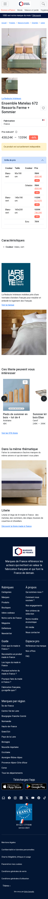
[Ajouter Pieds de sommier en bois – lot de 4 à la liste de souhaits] (25, 382)
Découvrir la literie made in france (17, 526)
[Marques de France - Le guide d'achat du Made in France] (24, 4)
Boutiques (6, 607)
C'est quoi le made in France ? (11, 647)
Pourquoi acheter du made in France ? (11, 672)
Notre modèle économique (32, 620)
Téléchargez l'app (24, 779)
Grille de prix (10, 160)
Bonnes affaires (8, 10)
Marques (5, 597)
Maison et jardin (32, 10)
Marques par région (13, 701)
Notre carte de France (12, 618)
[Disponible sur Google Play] (36, 786)
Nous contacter (33, 632)
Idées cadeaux (8, 613)
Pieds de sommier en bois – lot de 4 (15, 416)
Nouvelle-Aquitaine (10, 747)
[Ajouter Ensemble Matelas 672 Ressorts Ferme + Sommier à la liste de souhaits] (43, 108)
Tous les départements (12, 773)
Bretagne (6, 742)
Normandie (6, 721)
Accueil (4, 23)
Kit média (30, 627)
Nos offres (30, 651)
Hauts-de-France (9, 726)
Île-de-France (8, 706)
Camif (35, 420)
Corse (4, 768)
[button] (24, 864)
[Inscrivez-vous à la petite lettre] (3, 798)
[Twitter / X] (27, 798)
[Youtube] (32, 798)
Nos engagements (34, 605)
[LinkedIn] (21, 798)
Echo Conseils (29, 892)
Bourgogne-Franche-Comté (14, 716)
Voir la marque (8, 305)
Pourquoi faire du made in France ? (12, 680)
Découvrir (36, 15)
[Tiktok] (44, 798)
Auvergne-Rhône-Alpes (12, 757)
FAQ (27, 656)
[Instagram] (15, 798)
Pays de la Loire (9, 737)
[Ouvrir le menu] (5, 3)
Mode (20, 10)
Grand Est (6, 731)
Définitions (6, 628)
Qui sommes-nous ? (34, 592)
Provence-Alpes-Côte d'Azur (14, 762)
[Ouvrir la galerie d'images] (24, 51)
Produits (12, 23)
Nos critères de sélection (33, 612)
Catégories (6, 592)
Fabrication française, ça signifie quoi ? (11, 689)
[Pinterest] (38, 798)
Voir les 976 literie (10, 433)
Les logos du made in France (11, 664)
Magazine (6, 623)
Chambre (35, 23)
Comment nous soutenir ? (32, 599)
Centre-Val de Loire (10, 711)
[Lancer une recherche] (43, 4)
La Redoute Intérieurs (11, 98)
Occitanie (6, 752)
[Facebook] (9, 798)
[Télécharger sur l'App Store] (12, 786)
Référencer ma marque (36, 646)
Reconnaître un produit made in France (12, 655)
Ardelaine (7, 420)
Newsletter (7, 633)
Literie (43, 23)
